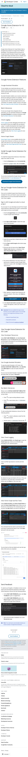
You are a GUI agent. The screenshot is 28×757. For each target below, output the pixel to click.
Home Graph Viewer (6, 139)
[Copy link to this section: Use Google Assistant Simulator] (22, 362)
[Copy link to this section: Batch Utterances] (13, 108)
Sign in (24, 1)
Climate (3, 695)
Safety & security (5, 698)
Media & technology (5, 700)
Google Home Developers (6, 15)
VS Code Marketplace (14, 178)
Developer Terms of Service (7, 727)
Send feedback (7, 22)
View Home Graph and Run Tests (14, 144)
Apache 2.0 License (17, 643)
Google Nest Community (7, 744)
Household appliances (6, 703)
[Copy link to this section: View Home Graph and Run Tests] (23, 501)
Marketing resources (6, 718)
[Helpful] (9, 19)
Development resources (6, 721)
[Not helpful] (11, 19)
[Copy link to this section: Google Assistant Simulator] (19, 85)
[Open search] (21, 1)
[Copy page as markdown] (11, 28)
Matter (2, 655)
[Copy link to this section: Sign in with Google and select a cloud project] (7, 204)
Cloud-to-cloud (7, 6)
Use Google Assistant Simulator (10, 104)
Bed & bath (3, 708)
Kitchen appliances (5, 705)
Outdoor (3, 710)
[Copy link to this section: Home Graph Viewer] (15, 136)
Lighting (3, 693)
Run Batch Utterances (8, 116)
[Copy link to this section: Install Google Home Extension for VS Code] (9, 153)
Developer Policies (5, 730)
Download (12, 181)
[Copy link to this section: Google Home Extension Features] (2, 82)
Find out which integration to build (9, 672)
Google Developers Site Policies (10, 644)
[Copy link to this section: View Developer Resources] (19, 335)
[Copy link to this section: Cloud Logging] (11, 120)
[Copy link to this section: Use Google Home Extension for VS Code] (9, 331)
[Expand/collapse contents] (8, 32)
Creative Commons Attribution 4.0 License (13, 642)
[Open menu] (2, 1)
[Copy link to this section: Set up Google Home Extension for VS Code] (9, 190)
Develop (22, 15)
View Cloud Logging (16, 131)
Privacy (6, 750)
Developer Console (5, 736)
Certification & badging (6, 716)
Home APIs (3, 682)
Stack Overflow (4, 742)
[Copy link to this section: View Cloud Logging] (15, 437)
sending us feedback (19, 322)
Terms (2, 750)
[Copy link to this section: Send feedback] (13, 584)
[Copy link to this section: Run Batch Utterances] (16, 388)
